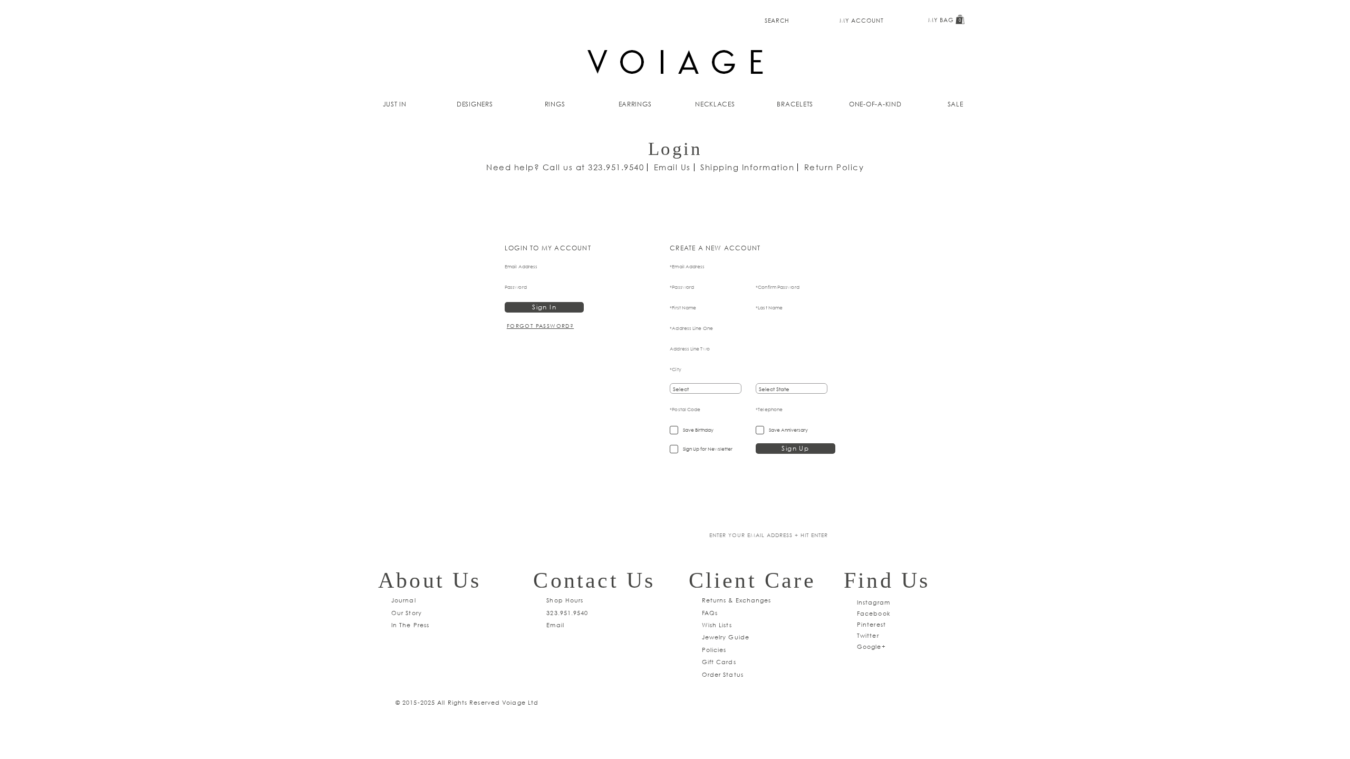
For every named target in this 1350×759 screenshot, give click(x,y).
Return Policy (834, 167)
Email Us (672, 167)
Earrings (635, 104)
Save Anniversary (788, 430)
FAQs (710, 612)
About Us (429, 580)
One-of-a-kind (875, 104)
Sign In (544, 307)
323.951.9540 (616, 167)
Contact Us (594, 580)
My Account (861, 20)
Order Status (723, 674)
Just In (395, 104)
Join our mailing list (600, 536)
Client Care (752, 580)
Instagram (873, 602)
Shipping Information (747, 167)
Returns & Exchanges (737, 600)
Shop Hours (564, 600)
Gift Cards (719, 661)
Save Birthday (698, 430)
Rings (555, 104)
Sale (955, 104)
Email (555, 624)
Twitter (868, 635)
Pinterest (871, 624)
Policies (714, 649)
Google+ (871, 646)
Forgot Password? (540, 326)
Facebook (874, 613)
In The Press (410, 624)
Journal (403, 600)
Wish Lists (717, 624)
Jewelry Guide (725, 637)
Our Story (406, 612)
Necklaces (715, 104)
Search (777, 20)
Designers (475, 104)
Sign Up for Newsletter (707, 449)
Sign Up (795, 448)
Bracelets (795, 104)
